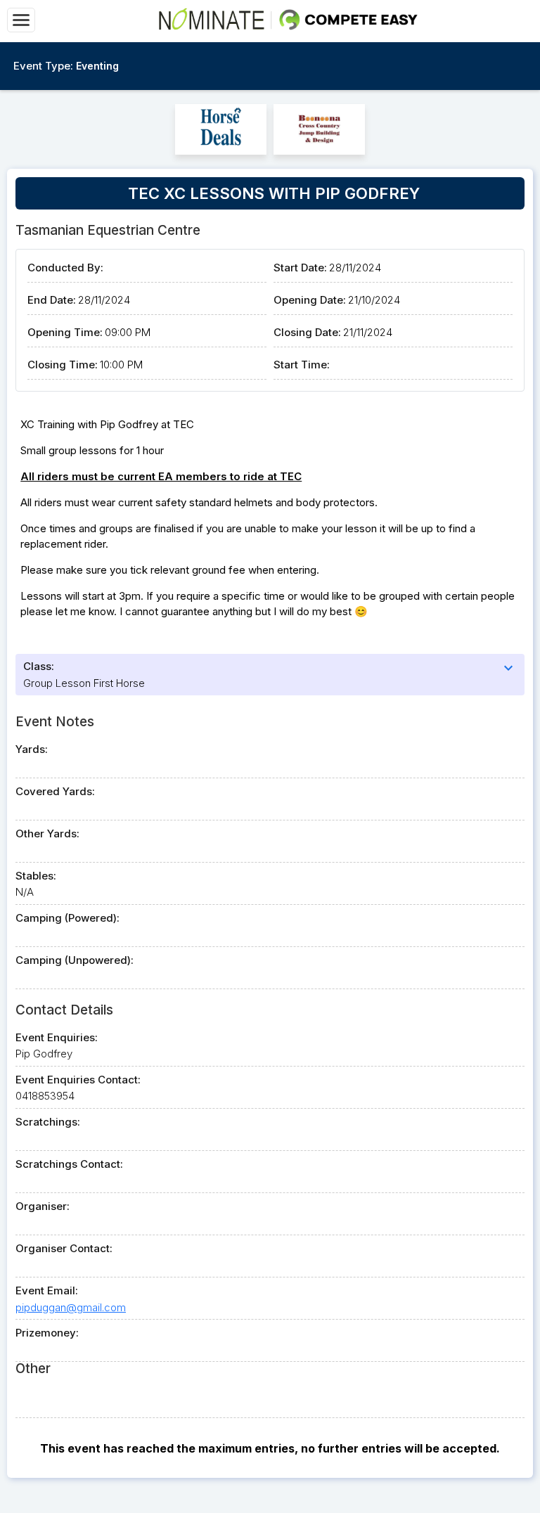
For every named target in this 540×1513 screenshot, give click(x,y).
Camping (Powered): (67, 918)
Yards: (31, 749)
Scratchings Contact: (69, 1164)
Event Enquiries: (56, 1037)
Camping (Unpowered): (74, 960)
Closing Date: (307, 332)
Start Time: (302, 364)
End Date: (51, 300)
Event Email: (46, 1290)
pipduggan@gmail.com (70, 1307)
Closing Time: (62, 364)
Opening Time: (65, 332)
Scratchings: (47, 1121)
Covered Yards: (55, 791)
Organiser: (42, 1206)
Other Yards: (47, 833)
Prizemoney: (47, 1332)
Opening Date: (310, 300)
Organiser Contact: (63, 1248)
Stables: (35, 875)
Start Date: (300, 267)
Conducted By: (65, 267)
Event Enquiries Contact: (78, 1079)
